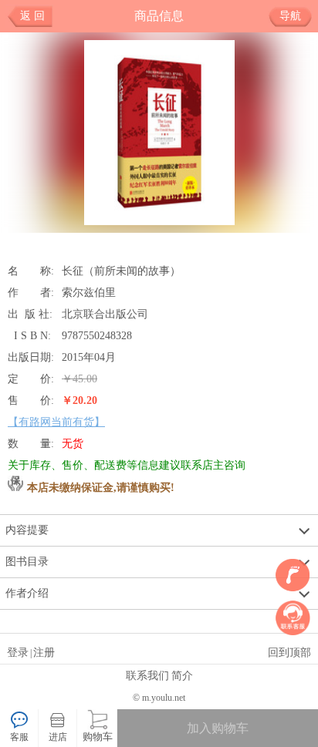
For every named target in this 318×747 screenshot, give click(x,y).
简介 (182, 675)
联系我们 (147, 675)
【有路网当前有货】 (56, 422)
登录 (18, 652)
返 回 (32, 16)
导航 (290, 16)
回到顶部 (289, 652)
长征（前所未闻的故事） (121, 270)
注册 (44, 652)
